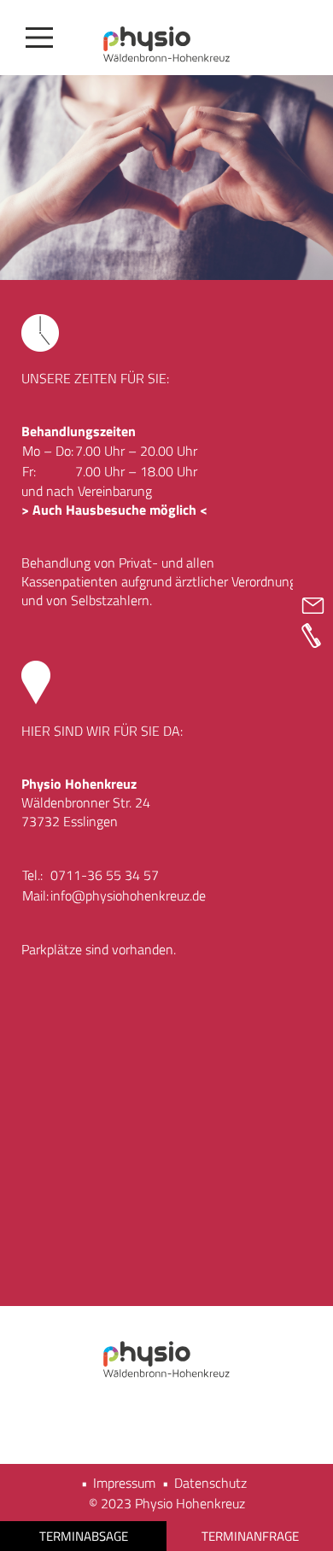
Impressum (124, 1482)
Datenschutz (210, 1482)
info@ (67, 895)
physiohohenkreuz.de (145, 895)
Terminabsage (83, 1536)
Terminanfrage (250, 1536)
